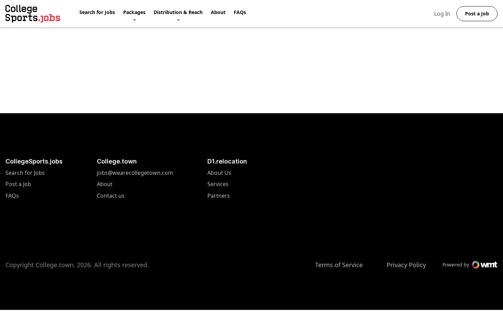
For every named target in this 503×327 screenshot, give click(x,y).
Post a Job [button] (477, 13)
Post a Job (18, 184)
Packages (134, 12)
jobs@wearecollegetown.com (135, 173)
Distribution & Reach (178, 12)
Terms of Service (339, 265)
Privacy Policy (406, 265)
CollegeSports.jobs (34, 161)
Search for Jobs (97, 12)
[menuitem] (101, 13)
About (218, 12)
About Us (219, 173)
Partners (219, 196)
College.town (117, 161)
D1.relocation (227, 161)
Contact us (135, 196)
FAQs (240, 12)
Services (219, 184)
